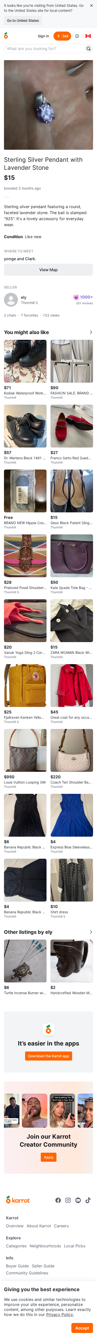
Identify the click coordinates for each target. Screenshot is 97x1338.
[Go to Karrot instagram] (68, 1200)
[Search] (88, 48)
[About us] (77, 36)
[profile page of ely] (11, 300)
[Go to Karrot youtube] (78, 1200)
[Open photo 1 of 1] (48, 105)
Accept (82, 1327)
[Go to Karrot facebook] (58, 1200)
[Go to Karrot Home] (18, 1200)
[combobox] (44, 48)
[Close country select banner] (91, 5)
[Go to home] (6, 36)
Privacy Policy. (60, 1314)
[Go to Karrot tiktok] (88, 1200)
